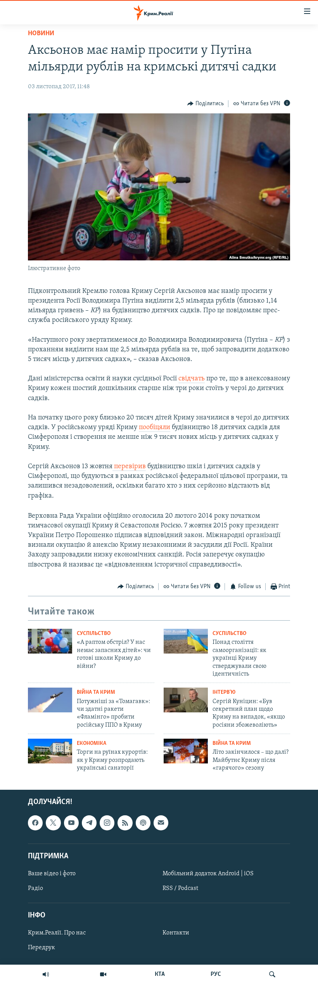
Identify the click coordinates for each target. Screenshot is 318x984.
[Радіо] (45, 974)
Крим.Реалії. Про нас (57, 933)
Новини (41, 33)
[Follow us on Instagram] (107, 823)
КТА (160, 974)
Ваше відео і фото (52, 874)
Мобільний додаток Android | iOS (208, 874)
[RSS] (125, 823)
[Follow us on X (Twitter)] (53, 823)
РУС (216, 974)
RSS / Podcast (180, 888)
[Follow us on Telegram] (89, 823)
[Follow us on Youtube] (71, 823)
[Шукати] (272, 974)
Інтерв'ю (224, 692)
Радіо (35, 888)
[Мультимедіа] (103, 974)
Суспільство (94, 634)
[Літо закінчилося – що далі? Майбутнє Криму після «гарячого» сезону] (186, 751)
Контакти (175, 933)
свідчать (191, 378)
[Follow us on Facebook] (35, 823)
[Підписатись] (161, 823)
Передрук (41, 948)
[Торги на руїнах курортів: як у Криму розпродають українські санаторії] (50, 751)
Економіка (91, 743)
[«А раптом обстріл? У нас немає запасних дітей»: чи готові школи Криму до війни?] (50, 641)
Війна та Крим (96, 692)
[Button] (205, 104)
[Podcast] (143, 823)
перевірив (129, 466)
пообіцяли (154, 427)
